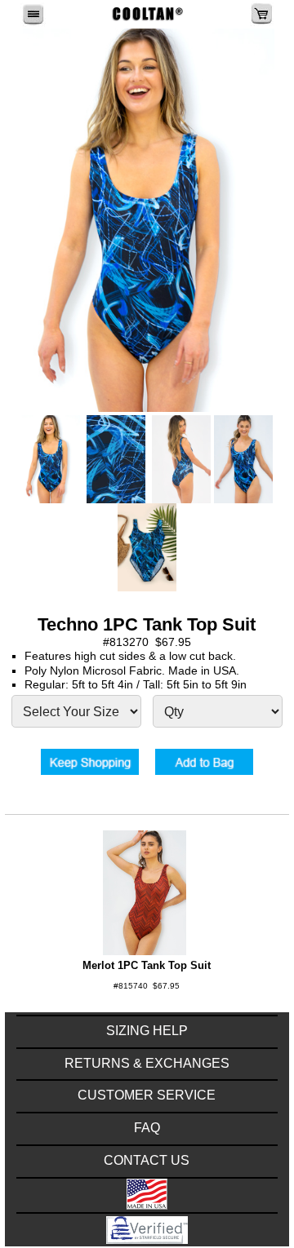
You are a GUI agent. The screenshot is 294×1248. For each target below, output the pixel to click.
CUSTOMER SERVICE (147, 1095)
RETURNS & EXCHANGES (147, 1063)
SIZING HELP (147, 1031)
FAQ (147, 1128)
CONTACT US (146, 1160)
